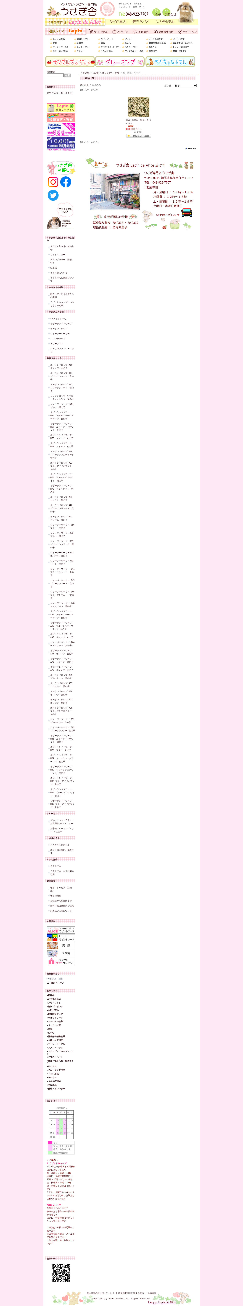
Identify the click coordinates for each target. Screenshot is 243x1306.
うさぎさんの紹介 (55, 287)
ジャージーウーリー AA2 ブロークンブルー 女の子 (62, 729)
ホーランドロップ (58, 328)
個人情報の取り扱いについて (101, 1293)
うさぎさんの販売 (55, 312)
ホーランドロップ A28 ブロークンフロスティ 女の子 (62, 711)
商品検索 (51, 71)
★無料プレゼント (55, 1006)
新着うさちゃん (54, 358)
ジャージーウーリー (60, 333)
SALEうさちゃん (58, 318)
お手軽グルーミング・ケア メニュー (62, 830)
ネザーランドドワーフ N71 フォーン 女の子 (61, 445)
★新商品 (50, 995)
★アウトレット (54, 1003)
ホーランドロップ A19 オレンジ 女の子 (61, 366)
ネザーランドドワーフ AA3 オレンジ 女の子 (61, 636)
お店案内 (152, 1293)
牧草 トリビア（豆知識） (61, 889)
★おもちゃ (52, 1066)
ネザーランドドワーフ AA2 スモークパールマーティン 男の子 (61, 614)
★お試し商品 (53, 1010)
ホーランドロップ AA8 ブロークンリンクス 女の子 (62, 508)
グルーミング (53, 814)
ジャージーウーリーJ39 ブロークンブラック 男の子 (62, 544)
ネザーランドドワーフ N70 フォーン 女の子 (61, 437)
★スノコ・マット (55, 1047)
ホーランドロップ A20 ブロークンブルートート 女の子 (62, 454)
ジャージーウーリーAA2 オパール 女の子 (62, 554)
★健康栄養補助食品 (56, 1036)
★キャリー (52, 1077)
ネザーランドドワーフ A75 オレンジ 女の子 (61, 652)
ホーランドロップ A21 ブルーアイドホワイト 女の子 (62, 466)
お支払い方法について (61, 911)
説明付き (84, 85)
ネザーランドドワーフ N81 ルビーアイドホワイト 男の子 (61, 738)
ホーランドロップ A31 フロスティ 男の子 (62, 685)
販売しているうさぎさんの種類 (62, 296)
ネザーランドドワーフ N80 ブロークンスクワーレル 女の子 (61, 769)
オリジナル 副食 (54, 978)
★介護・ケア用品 (55, 1040)
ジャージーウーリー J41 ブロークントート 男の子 (62, 572)
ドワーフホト (56, 343)
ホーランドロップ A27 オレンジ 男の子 (62, 701)
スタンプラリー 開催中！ (61, 261)
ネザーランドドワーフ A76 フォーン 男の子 (62, 660)
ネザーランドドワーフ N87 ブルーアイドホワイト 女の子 (62, 804)
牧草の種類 (55, 896)
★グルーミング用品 (56, 1070)
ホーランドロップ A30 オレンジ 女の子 (62, 693)
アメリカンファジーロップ (62, 350)
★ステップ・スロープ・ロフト (60, 1052)
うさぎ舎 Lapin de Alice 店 (60, 239)
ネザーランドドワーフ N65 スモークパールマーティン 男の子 (61, 415)
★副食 (49, 1029)
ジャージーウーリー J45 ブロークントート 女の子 (62, 583)
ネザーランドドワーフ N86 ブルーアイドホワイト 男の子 (62, 781)
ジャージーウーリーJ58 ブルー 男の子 (62, 534)
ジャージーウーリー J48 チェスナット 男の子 (62, 605)
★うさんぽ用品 (54, 1081)
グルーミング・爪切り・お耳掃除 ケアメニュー (62, 822)
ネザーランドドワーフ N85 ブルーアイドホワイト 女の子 (62, 792)
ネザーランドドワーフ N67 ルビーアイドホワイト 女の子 (61, 426)
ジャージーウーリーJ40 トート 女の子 (62, 562)
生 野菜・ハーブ (55, 982)
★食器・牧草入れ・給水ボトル (60, 1061)
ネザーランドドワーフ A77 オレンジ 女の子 (62, 668)
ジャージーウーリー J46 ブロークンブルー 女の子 (62, 595)
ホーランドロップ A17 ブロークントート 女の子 (62, 376)
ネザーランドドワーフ (61, 323)
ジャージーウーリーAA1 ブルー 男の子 (62, 406)
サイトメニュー (57, 254)
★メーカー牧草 (54, 1025)
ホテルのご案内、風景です (62, 851)
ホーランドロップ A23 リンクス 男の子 (62, 498)
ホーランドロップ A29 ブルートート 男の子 (62, 677)
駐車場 (53, 268)
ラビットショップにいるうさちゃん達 (62, 304)
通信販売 (51, 881)
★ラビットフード (55, 1018)
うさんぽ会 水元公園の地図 (62, 873)
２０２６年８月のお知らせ (62, 248)
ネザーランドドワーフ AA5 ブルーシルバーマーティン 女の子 (61, 625)
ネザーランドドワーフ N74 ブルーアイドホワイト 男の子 (61, 477)
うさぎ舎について (58, 272)
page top (192, 148)
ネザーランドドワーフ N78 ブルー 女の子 (61, 748)
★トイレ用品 (53, 1073)
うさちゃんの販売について (62, 279)
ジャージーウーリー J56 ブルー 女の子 (62, 526)
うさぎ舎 (85, 73)
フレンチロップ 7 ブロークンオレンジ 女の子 (62, 397)
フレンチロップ (57, 338)
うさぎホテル (53, 838)
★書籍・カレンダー (56, 1088)
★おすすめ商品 (54, 999)
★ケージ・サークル (56, 1044)
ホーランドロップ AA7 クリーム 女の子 (62, 518)
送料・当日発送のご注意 (62, 906)
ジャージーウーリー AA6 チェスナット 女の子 (62, 644)
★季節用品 (52, 1085)
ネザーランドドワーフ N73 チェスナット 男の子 (61, 488)
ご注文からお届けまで (61, 901)
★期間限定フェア (55, 1014)
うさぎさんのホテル (60, 845)
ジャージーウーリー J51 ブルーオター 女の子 (62, 721)
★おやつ (50, 1032)
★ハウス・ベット (55, 1057)
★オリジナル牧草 (55, 1021)
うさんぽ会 (52, 859)
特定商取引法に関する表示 (131, 1293)
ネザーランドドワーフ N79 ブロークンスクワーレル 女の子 (61, 758)
